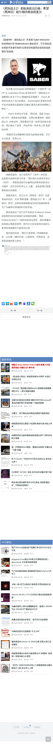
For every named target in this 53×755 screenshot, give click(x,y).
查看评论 (26, 317)
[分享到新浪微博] (11, 303)
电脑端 (37, 727)
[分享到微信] (33, 303)
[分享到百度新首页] (24, 303)
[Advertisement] (26, 24)
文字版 (16, 727)
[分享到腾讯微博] (16, 303)
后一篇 (39, 310)
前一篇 (13, 310)
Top (48, 739)
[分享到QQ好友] (20, 303)
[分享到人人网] (28, 303)
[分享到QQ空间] (7, 303)
